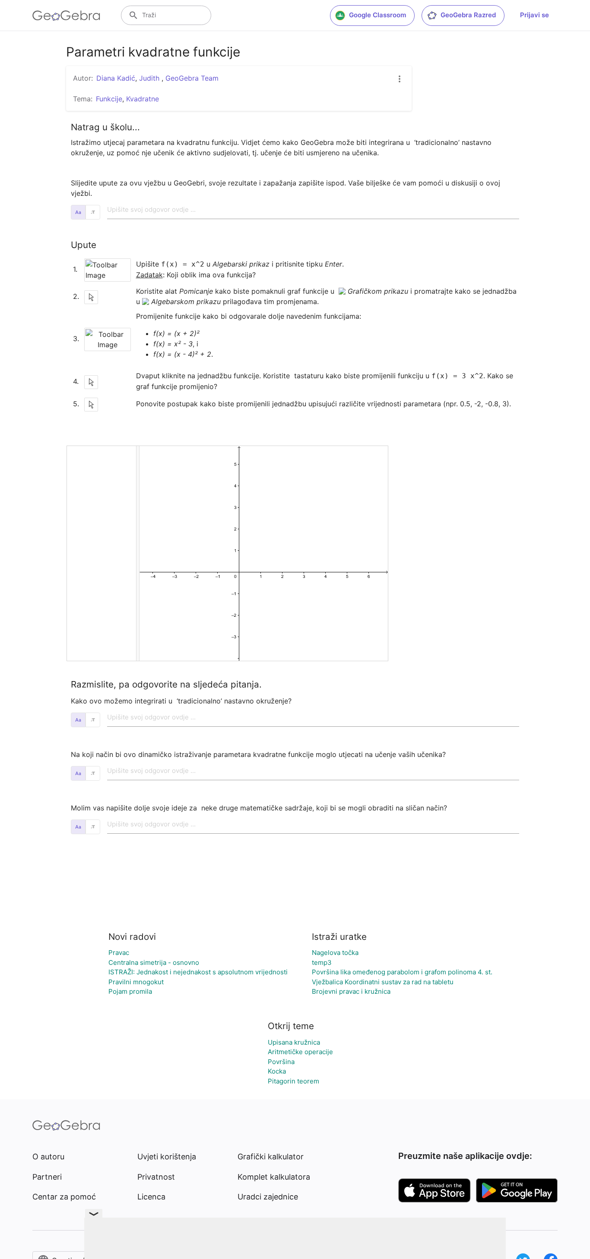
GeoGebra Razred (468, 15)
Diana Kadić (115, 78)
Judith (150, 78)
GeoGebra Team (192, 78)
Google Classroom (377, 15)
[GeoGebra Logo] (66, 15)
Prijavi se (534, 15)
